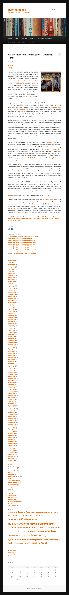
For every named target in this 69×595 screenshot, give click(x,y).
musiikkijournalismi (43, 523)
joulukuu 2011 (11, 416)
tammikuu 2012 (12, 414)
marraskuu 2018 (12, 298)
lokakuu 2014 (11, 359)
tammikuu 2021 (12, 275)
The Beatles (13, 543)
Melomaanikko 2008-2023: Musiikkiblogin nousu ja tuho (23, 236)
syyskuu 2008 (11, 460)
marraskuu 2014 (12, 357)
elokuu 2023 (11, 262)
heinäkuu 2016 (12, 334)
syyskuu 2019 (11, 281)
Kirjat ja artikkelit (12, 484)
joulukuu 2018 (11, 296)
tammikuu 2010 (12, 443)
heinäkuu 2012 (12, 403)
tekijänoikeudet (38, 539)
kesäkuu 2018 (11, 308)
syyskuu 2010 (11, 428)
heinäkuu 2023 (12, 264)
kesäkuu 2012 (11, 405)
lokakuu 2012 (11, 397)
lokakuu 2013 (11, 380)
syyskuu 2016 (11, 332)
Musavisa (10, 493)
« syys (17, 579)
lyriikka (35, 520)
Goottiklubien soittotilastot (45, 38)
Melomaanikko (17, 9)
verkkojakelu (34, 542)
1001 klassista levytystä (14, 467)
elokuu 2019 (11, 283)
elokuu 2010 (11, 430)
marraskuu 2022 (12, 268)
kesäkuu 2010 (11, 433)
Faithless (34, 217)
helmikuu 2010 (12, 441)
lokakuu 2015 (11, 346)
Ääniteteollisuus (12, 469)
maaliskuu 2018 (12, 313)
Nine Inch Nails (46, 528)
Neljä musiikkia (12, 497)
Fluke (38, 217)
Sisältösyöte (11, 552)
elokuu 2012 (11, 401)
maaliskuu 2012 (12, 411)
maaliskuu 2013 (12, 388)
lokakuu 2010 (11, 426)
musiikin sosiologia (20, 523)
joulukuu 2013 (11, 376)
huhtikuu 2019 (11, 289)
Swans (42, 536)
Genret (9, 478)
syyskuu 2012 (11, 399)
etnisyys (47, 512)
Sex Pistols (57, 218)
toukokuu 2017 (12, 325)
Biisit (9, 472)
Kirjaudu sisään (12, 550)
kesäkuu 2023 (11, 266)
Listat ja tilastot (12, 490)
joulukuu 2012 (11, 393)
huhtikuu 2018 (11, 312)
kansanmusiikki (46, 516)
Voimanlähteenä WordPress (34, 588)
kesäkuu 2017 (11, 323)
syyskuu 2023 (11, 260)
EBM (31, 512)
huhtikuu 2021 (11, 273)
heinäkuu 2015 (12, 351)
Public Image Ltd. (46, 218)
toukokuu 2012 (12, 407)
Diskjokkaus (11, 474)
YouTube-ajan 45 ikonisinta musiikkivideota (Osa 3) (22, 248)
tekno (47, 540)
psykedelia (22, 531)
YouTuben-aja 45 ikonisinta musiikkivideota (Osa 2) (22, 250)
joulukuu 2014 (11, 355)
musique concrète (27, 527)
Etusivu (10, 38)
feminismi (54, 512)
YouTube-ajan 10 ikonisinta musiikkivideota (20, 238)
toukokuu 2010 (12, 435)
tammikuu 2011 (12, 422)
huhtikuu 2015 (11, 353)
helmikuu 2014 (12, 372)
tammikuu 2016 (12, 342)
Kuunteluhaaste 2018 (13, 486)
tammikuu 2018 (12, 317)
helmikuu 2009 (12, 451)
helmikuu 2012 (12, 412)
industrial (28, 515)
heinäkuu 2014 (12, 363)
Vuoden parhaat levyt (13, 505)
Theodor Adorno (23, 543)
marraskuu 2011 (12, 418)
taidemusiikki (25, 539)
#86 (18, 171)
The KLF (14, 220)
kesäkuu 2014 (11, 365)
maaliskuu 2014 (12, 371)
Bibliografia (31, 42)
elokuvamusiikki (39, 512)
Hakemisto (24, 38)
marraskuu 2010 (12, 424)
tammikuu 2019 (12, 294)
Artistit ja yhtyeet (12, 471)
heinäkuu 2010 (12, 432)
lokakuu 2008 (11, 458)
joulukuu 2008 (11, 454)
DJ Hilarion (32, 38)
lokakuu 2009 (11, 447)
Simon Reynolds (25, 536)
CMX (9, 512)
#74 (13, 109)
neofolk (38, 528)
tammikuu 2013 (12, 392)
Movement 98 (19, 218)
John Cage (38, 516)
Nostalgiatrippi (12, 499)
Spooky (9, 220)
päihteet (30, 531)
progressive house (22, 109)
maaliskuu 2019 (12, 291)
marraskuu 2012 (12, 395)
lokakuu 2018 (11, 300)
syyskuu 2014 (11, 361)
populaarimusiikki (15, 532)
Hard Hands (43, 217)
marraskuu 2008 (12, 456)
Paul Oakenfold (27, 218)
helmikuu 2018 (12, 315)
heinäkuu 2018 (12, 306)
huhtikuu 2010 (11, 437)
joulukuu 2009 (11, 445)
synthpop (13, 539)
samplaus (50, 531)
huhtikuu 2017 (11, 327)
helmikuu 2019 (12, 292)
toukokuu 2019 (12, 287)
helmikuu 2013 (12, 390)
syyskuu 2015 (11, 348)
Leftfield (13, 218)
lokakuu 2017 (11, 321)
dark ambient (14, 512)
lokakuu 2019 (11, 279)
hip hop (12, 515)
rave (52, 218)
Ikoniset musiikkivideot (14, 480)
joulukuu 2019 (11, 277)
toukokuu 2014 (12, 367)
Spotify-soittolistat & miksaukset (16, 42)
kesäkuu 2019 (11, 285)
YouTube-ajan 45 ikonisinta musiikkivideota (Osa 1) (22, 252)
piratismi (55, 527)
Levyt (9, 488)
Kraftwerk (27, 519)
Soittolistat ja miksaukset (15, 501)
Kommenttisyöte (12, 554)
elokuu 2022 (11, 270)
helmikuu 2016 (12, 340)
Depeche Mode (24, 512)
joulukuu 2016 (11, 331)
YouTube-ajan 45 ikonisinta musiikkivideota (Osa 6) (22, 242)
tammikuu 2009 (12, 452)
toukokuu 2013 (12, 384)
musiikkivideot (13, 528)
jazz (34, 516)
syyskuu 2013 (11, 382)
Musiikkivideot (12, 495)
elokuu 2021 (11, 271)
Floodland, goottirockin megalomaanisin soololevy (22, 253)
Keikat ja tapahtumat (13, 482)
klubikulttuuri (14, 519)
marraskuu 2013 (12, 378)
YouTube (10, 65)
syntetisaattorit (49, 536)
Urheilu (10, 503)
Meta (9, 492)
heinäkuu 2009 (12, 449)
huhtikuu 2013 (11, 386)
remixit (41, 531)
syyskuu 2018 (11, 302)
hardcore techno (51, 217)
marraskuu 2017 (12, 319)
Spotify (10, 68)
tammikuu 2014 (12, 374)
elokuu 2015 (11, 350)
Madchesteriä (12, 171)
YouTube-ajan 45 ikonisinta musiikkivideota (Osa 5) (22, 244)
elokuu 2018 (11, 304)
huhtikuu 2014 (11, 369)
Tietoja (16, 38)
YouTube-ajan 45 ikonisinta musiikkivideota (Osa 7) (22, 240)
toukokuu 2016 (12, 338)
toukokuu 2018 (12, 310)
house (18, 516)
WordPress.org (12, 556)
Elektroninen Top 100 (18, 217)
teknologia (55, 539)
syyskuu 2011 (11, 420)
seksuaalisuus (13, 536)
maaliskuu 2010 (12, 439)
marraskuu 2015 (12, 344)
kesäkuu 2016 (11, 336)
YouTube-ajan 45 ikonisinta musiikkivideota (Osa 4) (22, 246)
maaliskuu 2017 (12, 329)
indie (22, 516)
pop (9, 532)
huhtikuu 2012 (11, 409)
